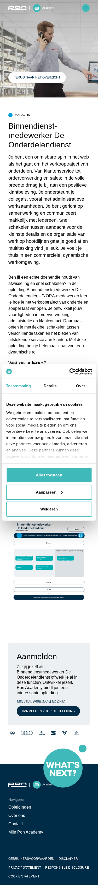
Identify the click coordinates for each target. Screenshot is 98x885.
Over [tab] (80, 386)
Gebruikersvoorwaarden (31, 859)
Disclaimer (68, 859)
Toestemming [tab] (18, 386)
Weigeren (49, 509)
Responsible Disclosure (67, 867)
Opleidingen (19, 807)
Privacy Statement (24, 867)
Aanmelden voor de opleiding (48, 711)
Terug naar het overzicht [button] (37, 77)
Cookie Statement (23, 876)
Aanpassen (46, 492)
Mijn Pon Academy (25, 832)
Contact (15, 824)
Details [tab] (50, 386)
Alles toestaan (49, 475)
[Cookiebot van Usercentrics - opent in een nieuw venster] (70, 371)
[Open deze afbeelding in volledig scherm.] (49, 567)
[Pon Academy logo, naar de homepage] (31, 8)
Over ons (16, 815)
